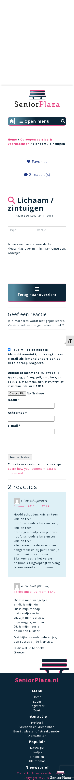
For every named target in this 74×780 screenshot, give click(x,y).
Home (12, 139)
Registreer (37, 706)
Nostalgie (37, 748)
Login (37, 701)
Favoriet (39, 161)
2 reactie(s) (39, 174)
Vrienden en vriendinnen (37, 727)
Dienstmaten (37, 736)
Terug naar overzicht (37, 294)
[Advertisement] (37, 45)
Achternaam (18, 412)
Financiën (37, 757)
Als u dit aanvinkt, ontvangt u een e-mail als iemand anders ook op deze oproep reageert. (35, 356)
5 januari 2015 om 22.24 (31, 506)
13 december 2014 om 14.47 (34, 591)
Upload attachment (37, 379)
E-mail (14, 425)
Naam (14, 399)
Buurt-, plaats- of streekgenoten (37, 731)
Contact (22, 773)
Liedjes (37, 752)
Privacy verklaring (44, 773)
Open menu (36, 121)
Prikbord (37, 722)
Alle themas (37, 761)
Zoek (37, 710)
